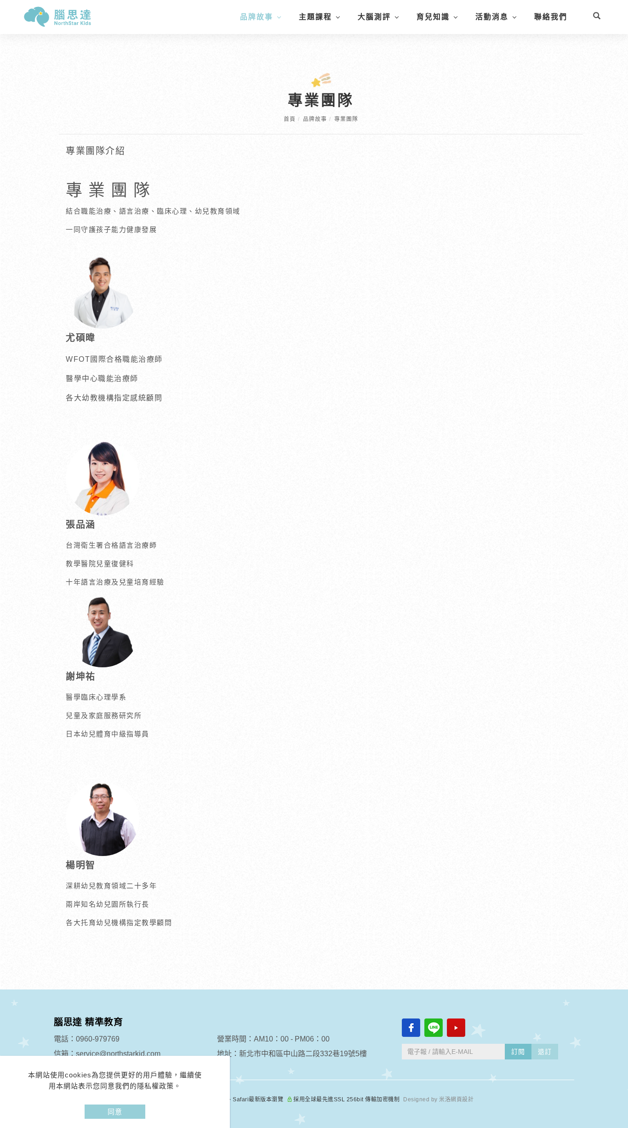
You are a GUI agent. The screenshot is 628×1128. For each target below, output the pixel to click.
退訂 (545, 1051)
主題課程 (315, 17)
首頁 (290, 119)
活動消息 (491, 17)
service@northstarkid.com (118, 1054)
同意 (115, 1112)
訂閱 (518, 1051)
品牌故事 (256, 17)
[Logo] (57, 16)
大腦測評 (374, 17)
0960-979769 (98, 1039)
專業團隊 (346, 119)
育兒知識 (433, 17)
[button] (596, 17)
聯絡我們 (550, 17)
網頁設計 (462, 1099)
